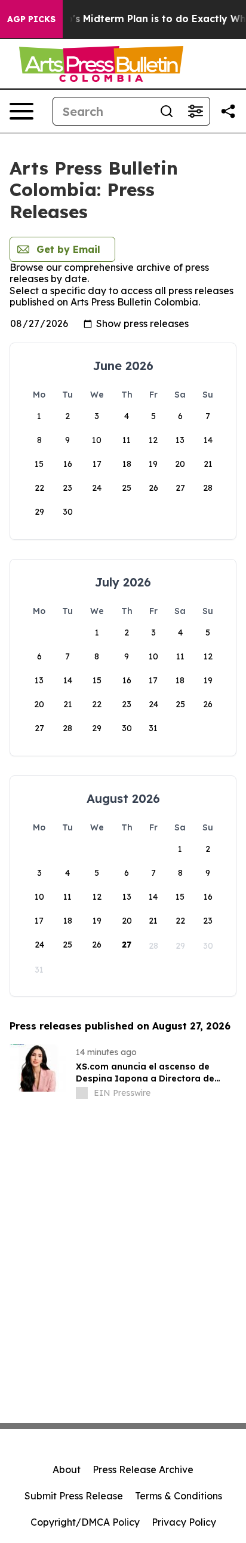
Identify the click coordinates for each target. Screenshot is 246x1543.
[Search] (166, 111)
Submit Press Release (73, 1496)
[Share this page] (228, 111)
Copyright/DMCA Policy (85, 1522)
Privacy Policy (184, 1522)
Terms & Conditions (178, 1496)
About (67, 1469)
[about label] (82, 1093)
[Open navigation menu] (21, 111)
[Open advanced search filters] (195, 111)
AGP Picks (31, 19)
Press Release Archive (143, 1469)
